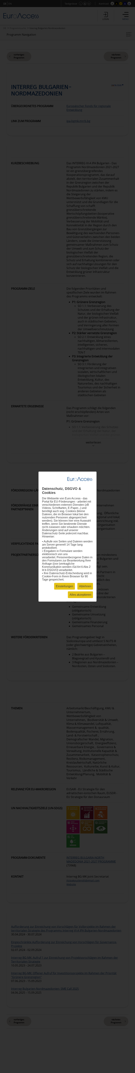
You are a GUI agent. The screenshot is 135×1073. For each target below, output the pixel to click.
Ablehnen (85, 586)
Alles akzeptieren (80, 594)
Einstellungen (64, 586)
